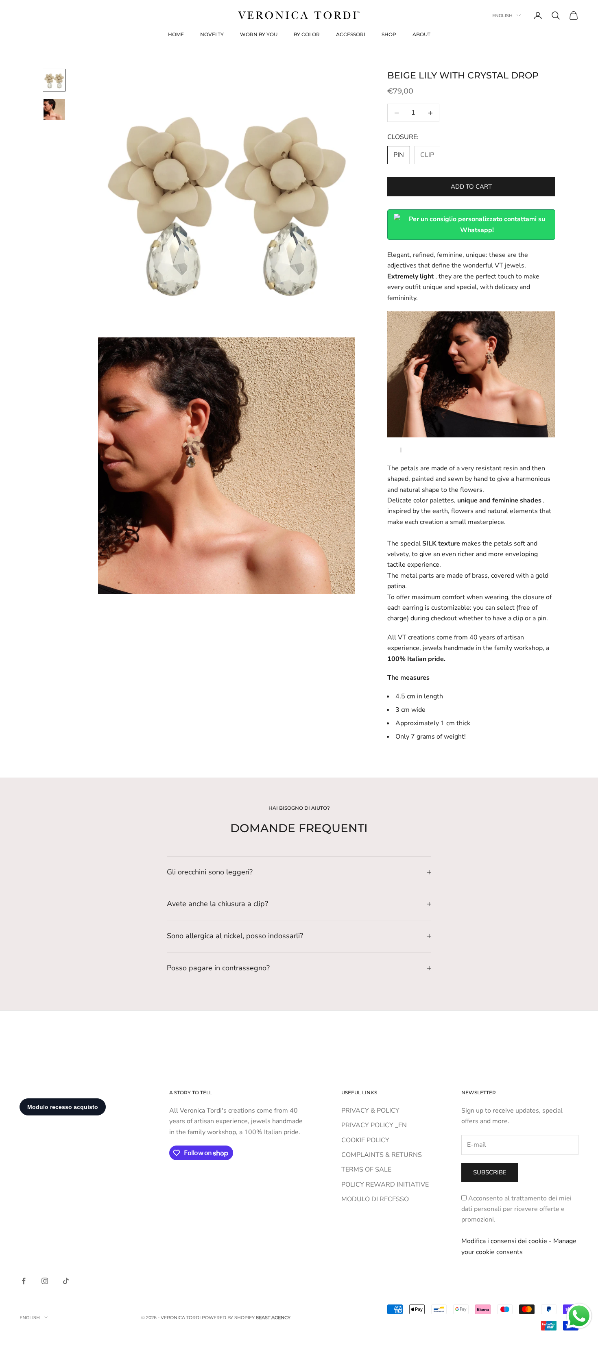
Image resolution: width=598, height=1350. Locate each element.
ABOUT (421, 34)
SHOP (389, 34)
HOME (176, 34)
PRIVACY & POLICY (370, 1110)
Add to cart (471, 187)
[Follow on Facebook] (24, 1281)
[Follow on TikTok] (66, 1281)
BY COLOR (307, 34)
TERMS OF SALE (366, 1169)
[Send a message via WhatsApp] (579, 1316)
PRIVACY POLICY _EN (374, 1125)
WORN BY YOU (258, 34)
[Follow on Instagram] (45, 1281)
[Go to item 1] (54, 80)
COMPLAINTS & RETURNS (381, 1154)
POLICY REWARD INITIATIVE (385, 1184)
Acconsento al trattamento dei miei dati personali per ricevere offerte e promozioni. (516, 1209)
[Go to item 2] (54, 109)
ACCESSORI (350, 34)
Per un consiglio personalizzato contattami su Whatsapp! (477, 224)
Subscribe (489, 1172)
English (502, 15)
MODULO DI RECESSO (375, 1199)
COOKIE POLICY (365, 1140)
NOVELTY (212, 34)
